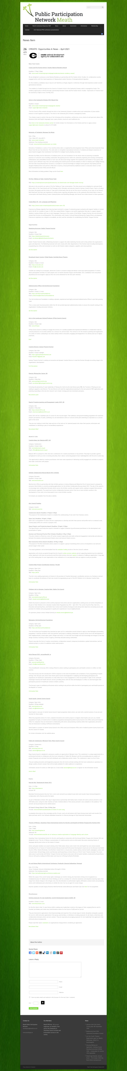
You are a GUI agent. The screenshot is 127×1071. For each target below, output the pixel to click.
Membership (94, 26)
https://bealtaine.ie (37, 788)
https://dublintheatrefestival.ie (40, 236)
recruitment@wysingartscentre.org (42, 383)
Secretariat (73, 26)
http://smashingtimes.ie (38, 830)
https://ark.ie (35, 572)
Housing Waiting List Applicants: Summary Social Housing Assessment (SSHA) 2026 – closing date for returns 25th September (95, 1049)
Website (61, 992)
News (56, 26)
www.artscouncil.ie (37, 509)
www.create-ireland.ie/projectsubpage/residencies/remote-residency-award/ (53, 73)
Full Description (33, 366)
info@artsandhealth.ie (38, 664)
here (61, 171)
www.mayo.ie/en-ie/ (37, 748)
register (74, 555)
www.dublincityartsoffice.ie (39, 597)
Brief (30, 339)
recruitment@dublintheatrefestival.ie (43, 238)
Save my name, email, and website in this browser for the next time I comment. (53, 997)
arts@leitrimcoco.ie (37, 708)
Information (84, 26)
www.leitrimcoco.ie (37, 706)
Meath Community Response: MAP (42, 26)
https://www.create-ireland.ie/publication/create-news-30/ (48, 205)
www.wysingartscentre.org (39, 381)
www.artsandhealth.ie (38, 662)
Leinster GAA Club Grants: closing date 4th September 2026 (94, 1026)
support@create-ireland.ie (39, 108)
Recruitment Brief (33, 429)
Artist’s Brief (32, 771)
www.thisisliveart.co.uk (38, 903)
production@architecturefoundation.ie (43, 295)
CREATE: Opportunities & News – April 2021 (49, 48)
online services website (69, 553)
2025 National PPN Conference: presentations (46, 30)
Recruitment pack (33, 394)
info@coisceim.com (37, 267)
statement (45, 923)
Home (26, 26)
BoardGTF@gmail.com (38, 356)
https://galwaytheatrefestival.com (41, 354)
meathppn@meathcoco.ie (30, 1028)
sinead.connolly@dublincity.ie (40, 599)
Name (60, 982)
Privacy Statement (27, 1067)
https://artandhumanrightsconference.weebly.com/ (46, 873)
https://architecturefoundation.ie (41, 293)
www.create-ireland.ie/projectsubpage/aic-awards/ (46, 106)
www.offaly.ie (35, 326)
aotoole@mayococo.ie (38, 750)
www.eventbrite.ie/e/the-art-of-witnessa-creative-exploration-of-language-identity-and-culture (61, 834)
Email (60, 987)
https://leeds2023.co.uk (38, 410)
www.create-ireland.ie (38, 140)
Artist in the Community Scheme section (42, 123)
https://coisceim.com (37, 265)
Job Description (33, 249)
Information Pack (33, 465)
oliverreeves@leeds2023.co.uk (41, 412)
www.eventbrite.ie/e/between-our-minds (45, 144)
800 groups (56, 1024)
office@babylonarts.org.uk (39, 450)
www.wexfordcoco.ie (37, 480)
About (64, 26)
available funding (62, 549)
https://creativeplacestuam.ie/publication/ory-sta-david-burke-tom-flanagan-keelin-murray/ (57, 182)
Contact (27, 30)
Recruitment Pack (33, 926)
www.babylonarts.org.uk (38, 448)
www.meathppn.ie (28, 1032)
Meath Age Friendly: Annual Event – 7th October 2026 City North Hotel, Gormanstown (94, 1058)
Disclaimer (33, 1067)
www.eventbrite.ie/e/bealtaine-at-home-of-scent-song (49, 809)
